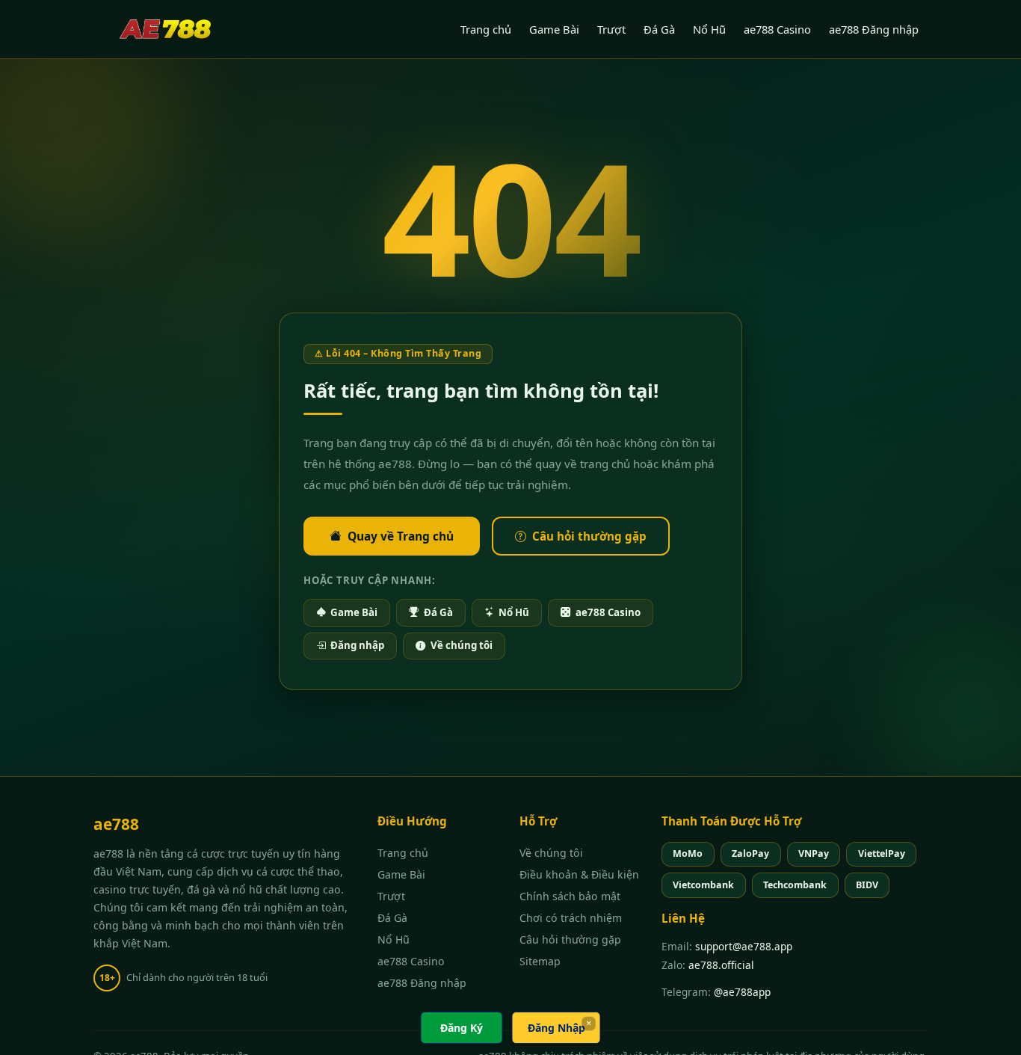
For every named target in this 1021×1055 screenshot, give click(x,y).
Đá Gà (659, 29)
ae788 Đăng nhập (874, 29)
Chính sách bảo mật (569, 896)
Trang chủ (485, 29)
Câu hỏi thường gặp (589, 536)
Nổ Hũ (709, 29)
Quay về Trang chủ (401, 536)
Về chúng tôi (462, 645)
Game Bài (554, 29)
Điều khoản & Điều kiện (579, 874)
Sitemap (540, 961)
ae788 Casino (777, 29)
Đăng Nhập (556, 1028)
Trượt (611, 29)
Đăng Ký (461, 1028)
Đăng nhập (357, 645)
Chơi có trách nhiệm (570, 918)
